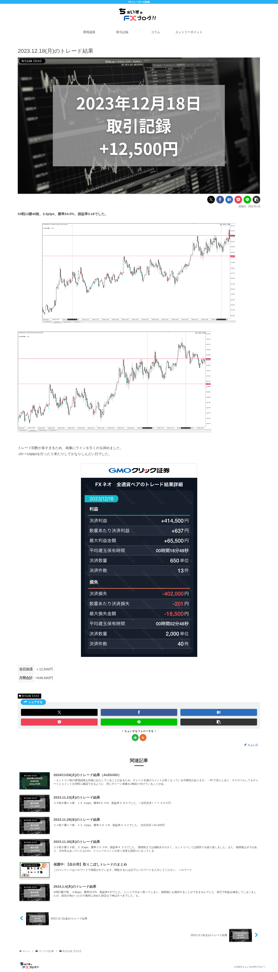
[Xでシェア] (211, 199)
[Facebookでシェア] (220, 199)
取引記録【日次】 (31, 696)
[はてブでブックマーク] (229, 199)
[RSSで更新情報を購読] (143, 737)
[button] (256, 199)
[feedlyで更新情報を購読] (135, 737)
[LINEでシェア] (247, 199)
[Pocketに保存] (238, 199)
